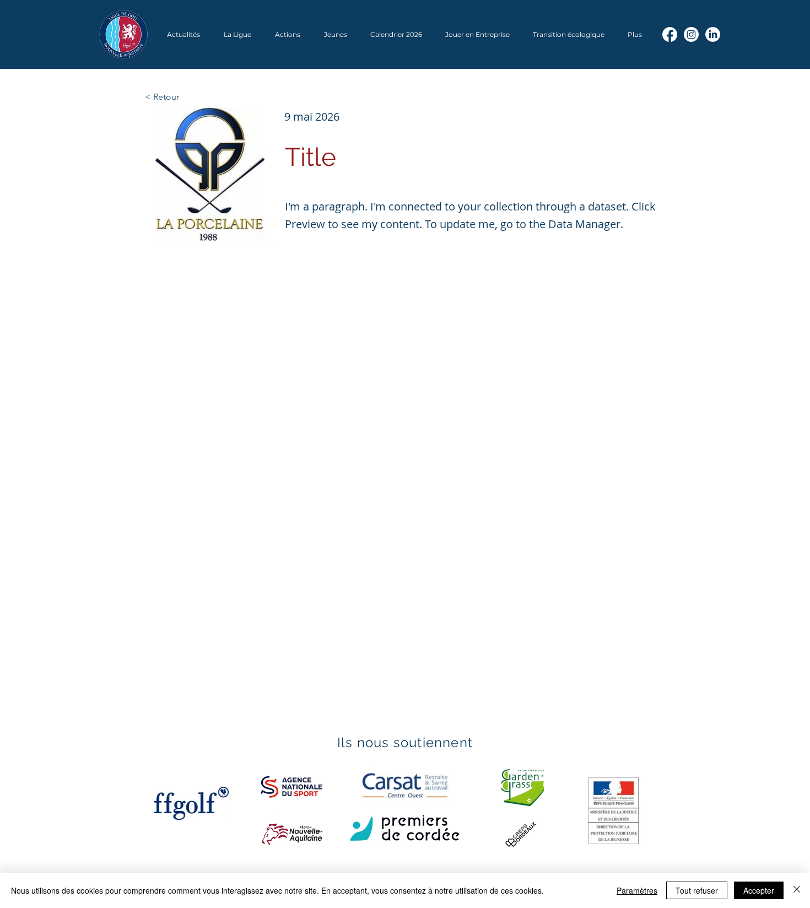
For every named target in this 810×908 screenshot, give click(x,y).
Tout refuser (697, 890)
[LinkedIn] (712, 34)
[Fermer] (796, 890)
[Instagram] (691, 34)
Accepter (758, 890)
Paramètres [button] (637, 890)
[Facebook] (669, 34)
